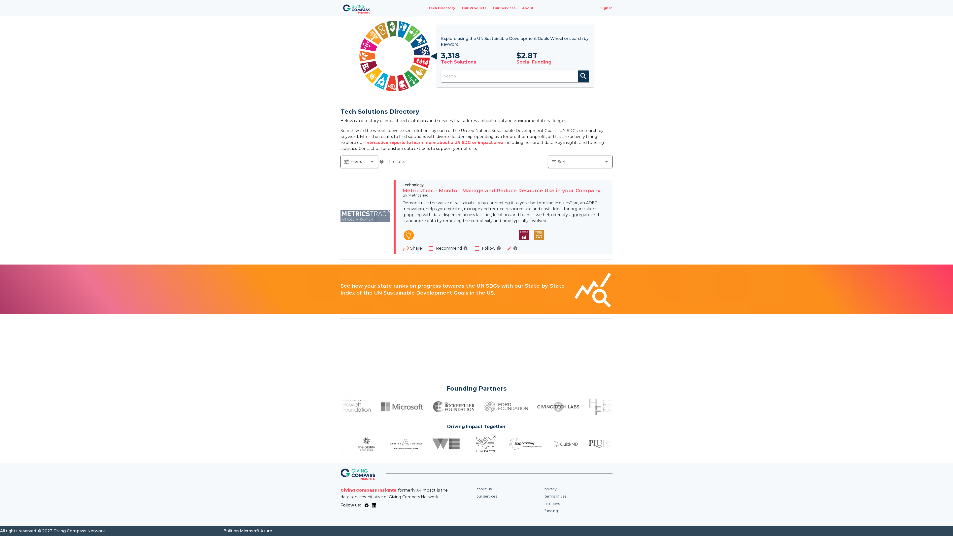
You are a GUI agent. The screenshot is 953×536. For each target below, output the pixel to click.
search (583, 76)
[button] (359, 162)
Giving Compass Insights (368, 490)
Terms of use (556, 496)
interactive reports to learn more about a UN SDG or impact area (435, 142)
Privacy (551, 489)
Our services (486, 496)
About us (484, 489)
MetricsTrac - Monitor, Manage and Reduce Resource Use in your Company (502, 191)
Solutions (552, 504)
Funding (551, 511)
